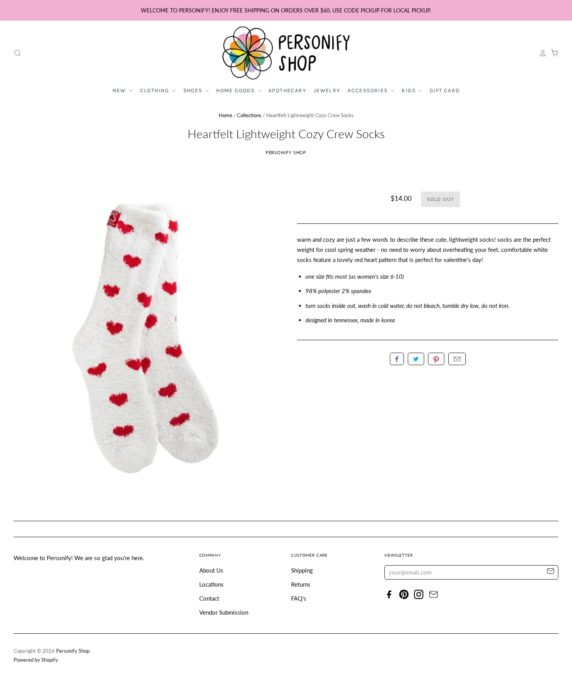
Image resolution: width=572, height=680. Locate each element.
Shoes (193, 90)
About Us (211, 570)
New (120, 90)
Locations (211, 584)
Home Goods (236, 90)
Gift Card (445, 90)
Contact (209, 598)
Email (457, 359)
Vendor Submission (223, 612)
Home (225, 115)
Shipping (302, 570)
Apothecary (287, 90)
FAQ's (298, 598)
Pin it (436, 359)
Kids (409, 90)
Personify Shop (286, 152)
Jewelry (327, 90)
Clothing (155, 90)
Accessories (368, 90)
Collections (249, 115)
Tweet (416, 359)
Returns (301, 584)
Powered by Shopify (36, 660)
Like (397, 359)
